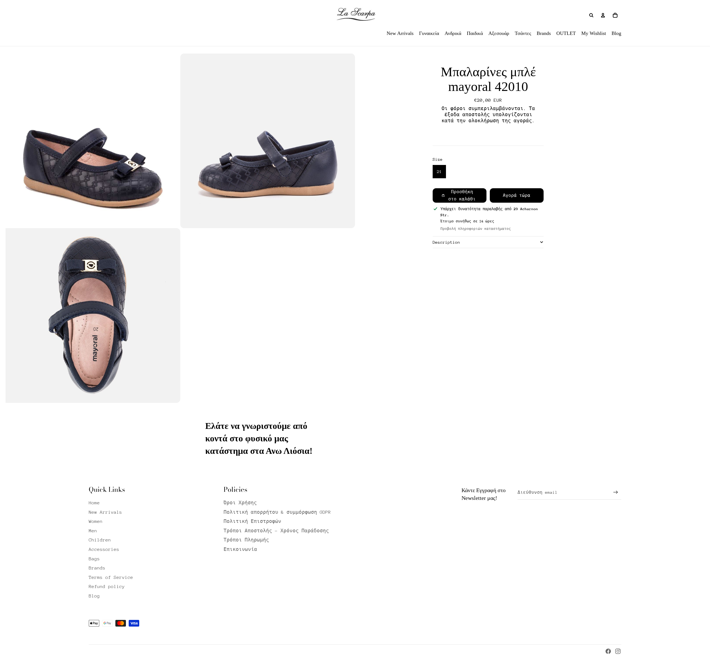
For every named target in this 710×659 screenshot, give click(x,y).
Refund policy (107, 586)
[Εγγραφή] (615, 492)
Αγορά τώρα (516, 195)
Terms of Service (111, 577)
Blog (94, 596)
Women (96, 521)
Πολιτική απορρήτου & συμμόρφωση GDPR (277, 512)
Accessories (104, 549)
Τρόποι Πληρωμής (246, 540)
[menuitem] (400, 33)
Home (94, 502)
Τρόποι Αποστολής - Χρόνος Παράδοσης (276, 530)
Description (446, 242)
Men (93, 530)
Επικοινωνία (240, 549)
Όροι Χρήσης (240, 502)
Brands (97, 568)
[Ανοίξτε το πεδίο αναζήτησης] (591, 15)
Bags (94, 558)
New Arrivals (105, 512)
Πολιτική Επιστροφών (252, 521)
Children (100, 540)
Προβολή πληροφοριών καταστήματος (475, 229)
